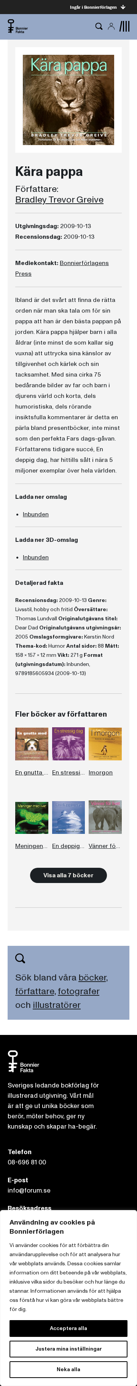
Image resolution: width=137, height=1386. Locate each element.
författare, (35, 991)
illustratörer (57, 1005)
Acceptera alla (68, 1328)
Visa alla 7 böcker (68, 875)
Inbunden (36, 514)
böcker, (93, 977)
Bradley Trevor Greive (59, 200)
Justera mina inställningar (68, 1348)
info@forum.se (29, 1190)
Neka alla (68, 1369)
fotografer (78, 991)
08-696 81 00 (27, 1162)
